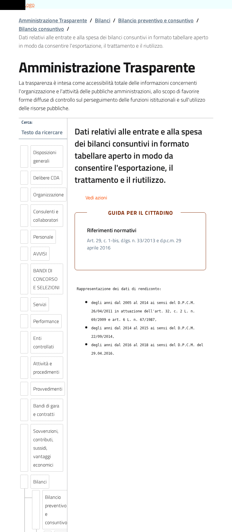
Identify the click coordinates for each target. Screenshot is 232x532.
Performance (46, 321)
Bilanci (102, 20)
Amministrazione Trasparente (53, 20)
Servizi (39, 304)
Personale (43, 236)
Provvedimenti (47, 388)
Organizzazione (48, 194)
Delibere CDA (46, 177)
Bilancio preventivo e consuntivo (156, 20)
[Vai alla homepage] (116, 4)
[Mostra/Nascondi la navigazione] (12, 4)
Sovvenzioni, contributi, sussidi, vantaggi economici (45, 447)
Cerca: (26, 122)
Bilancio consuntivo (41, 29)
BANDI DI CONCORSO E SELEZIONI (46, 279)
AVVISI (40, 253)
